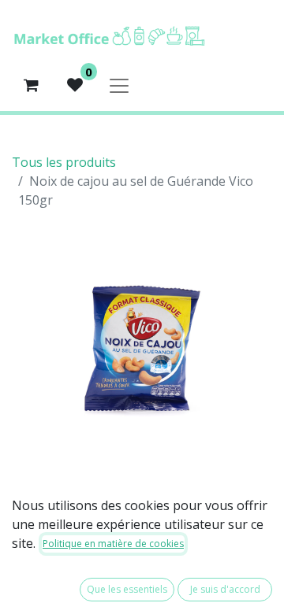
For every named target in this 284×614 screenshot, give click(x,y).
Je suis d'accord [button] (225, 589)
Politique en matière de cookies (113, 543)
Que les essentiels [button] (127, 589)
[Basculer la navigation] (119, 85)
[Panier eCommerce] (31, 85)
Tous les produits (64, 162)
